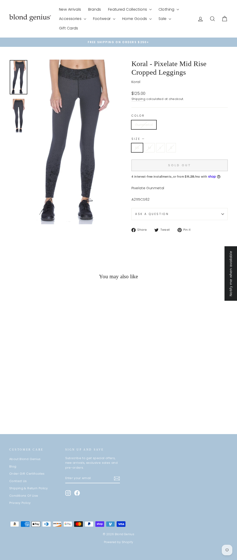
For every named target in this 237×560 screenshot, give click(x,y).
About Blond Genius (25, 459)
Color (138, 116)
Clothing (167, 9)
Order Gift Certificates (27, 474)
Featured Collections (128, 9)
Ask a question (152, 214)
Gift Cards (68, 28)
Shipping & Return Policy (28, 488)
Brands (94, 9)
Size (137, 139)
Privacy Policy (20, 503)
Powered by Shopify (118, 542)
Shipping (138, 99)
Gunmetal (144, 124)
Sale (163, 18)
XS (137, 147)
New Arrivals (70, 9)
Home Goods (135, 18)
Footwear (102, 18)
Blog (12, 466)
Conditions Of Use (23, 496)
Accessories (71, 18)
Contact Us (18, 481)
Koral (135, 81)
